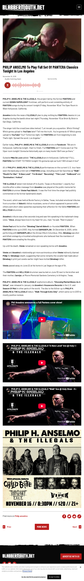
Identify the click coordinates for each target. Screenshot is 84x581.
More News (42, 526)
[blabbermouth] (23, 10)
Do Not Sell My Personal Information (34, 577)
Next (75, 527)
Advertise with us (71, 556)
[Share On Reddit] (74, 516)
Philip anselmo (21, 516)
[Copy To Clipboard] (79, 516)
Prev (9, 527)
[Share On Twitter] (69, 516)
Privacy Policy (27, 571)
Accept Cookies (54, 577)
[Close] (80, 567)
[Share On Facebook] (64, 516)
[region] (42, 572)
